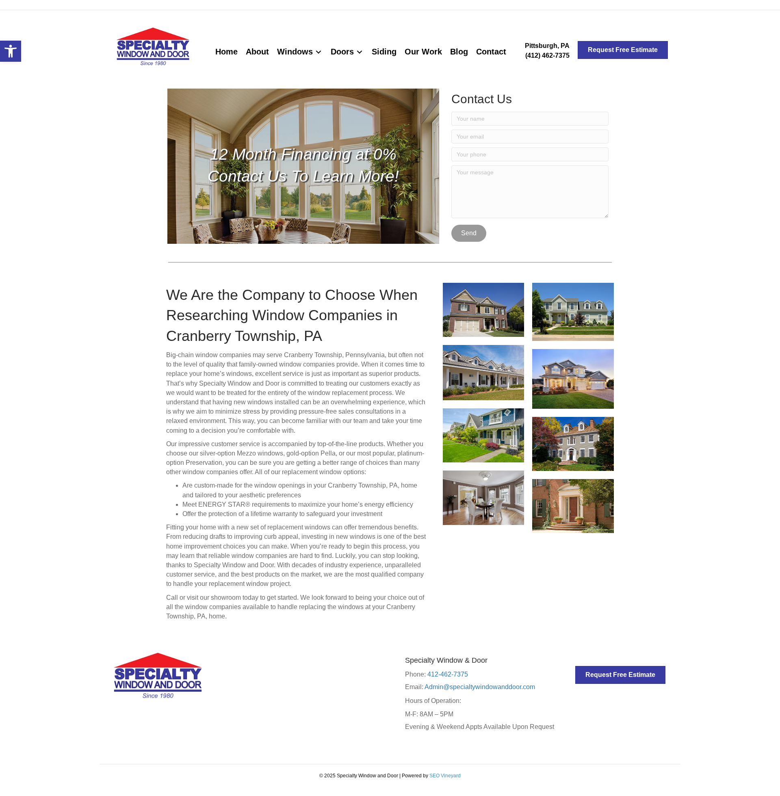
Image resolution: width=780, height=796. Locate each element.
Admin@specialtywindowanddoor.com (480, 686)
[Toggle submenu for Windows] (318, 51)
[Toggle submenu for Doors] (359, 51)
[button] (10, 51)
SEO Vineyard (445, 776)
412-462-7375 (447, 674)
